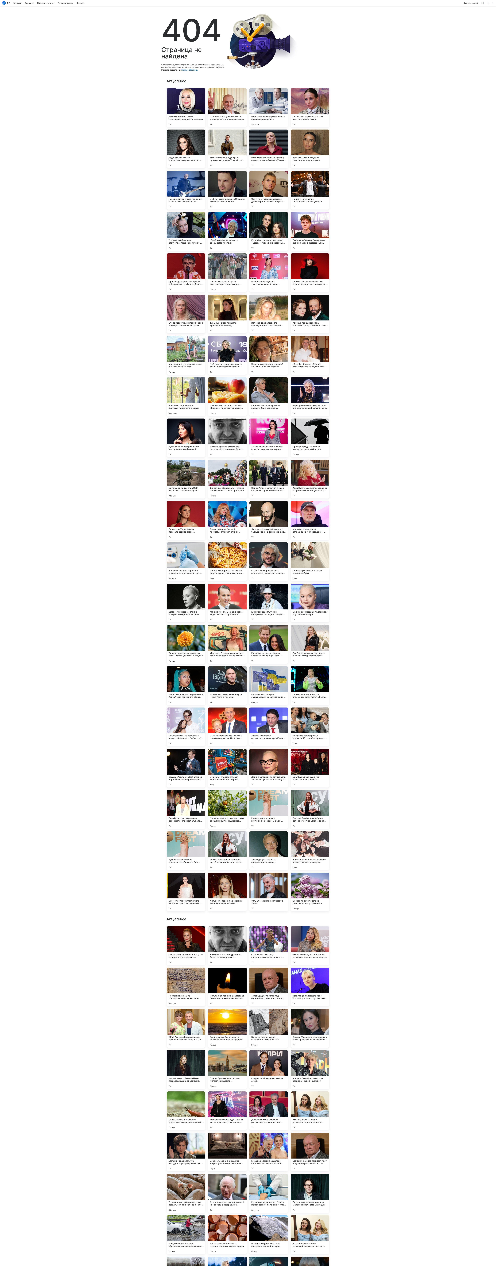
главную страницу (189, 70)
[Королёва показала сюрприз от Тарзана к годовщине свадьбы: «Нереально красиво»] (268, 231)
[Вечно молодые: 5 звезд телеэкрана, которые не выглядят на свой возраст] (186, 107)
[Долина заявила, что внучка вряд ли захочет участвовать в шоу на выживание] (268, 768)
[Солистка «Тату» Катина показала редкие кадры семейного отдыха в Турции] (186, 520)
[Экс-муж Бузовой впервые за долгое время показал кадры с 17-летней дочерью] (268, 190)
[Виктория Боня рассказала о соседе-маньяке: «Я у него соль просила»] (186, 1098)
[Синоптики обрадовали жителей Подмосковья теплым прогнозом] (227, 479)
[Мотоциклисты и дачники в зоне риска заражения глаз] (186, 355)
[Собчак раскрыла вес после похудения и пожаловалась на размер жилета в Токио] (310, 1139)
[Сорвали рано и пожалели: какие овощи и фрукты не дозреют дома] (227, 809)
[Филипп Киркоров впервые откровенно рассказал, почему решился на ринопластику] (268, 561)
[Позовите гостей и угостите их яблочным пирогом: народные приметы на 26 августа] (227, 396)
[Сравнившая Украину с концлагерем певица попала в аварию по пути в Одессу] (268, 1193)
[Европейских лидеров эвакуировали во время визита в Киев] (268, 685)
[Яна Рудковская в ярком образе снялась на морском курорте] (310, 644)
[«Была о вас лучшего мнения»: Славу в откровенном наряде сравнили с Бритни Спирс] (268, 438)
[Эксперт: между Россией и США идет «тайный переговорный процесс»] (310, 974)
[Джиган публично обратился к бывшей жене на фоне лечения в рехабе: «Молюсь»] (268, 520)
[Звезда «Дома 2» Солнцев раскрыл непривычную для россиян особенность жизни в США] (310, 1057)
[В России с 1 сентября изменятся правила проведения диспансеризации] (268, 107)
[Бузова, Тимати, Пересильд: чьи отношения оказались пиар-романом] (310, 1098)
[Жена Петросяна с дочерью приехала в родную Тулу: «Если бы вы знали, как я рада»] (227, 149)
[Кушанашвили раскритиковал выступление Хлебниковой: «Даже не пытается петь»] (186, 438)
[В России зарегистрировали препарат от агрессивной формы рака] (186, 561)
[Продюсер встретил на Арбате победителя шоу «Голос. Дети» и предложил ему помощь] (186, 272)
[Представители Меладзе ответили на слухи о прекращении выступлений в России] (310, 1015)
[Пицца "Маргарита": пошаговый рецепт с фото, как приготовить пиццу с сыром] (227, 561)
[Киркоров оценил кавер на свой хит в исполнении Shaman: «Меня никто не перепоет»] (310, 396)
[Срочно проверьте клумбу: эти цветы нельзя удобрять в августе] (186, 644)
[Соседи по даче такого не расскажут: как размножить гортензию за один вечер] (310, 892)
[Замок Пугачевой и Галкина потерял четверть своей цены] (186, 603)
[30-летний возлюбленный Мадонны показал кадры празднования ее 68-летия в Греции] (227, 974)
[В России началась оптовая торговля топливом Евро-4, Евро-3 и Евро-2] (227, 768)
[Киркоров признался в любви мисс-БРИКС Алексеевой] (227, 1098)
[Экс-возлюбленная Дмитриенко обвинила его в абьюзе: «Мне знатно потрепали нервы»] (310, 231)
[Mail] (4, 3)
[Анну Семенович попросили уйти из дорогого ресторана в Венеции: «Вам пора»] (186, 1193)
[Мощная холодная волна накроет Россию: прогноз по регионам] (186, 1057)
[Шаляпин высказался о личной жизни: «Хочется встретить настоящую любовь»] (268, 355)
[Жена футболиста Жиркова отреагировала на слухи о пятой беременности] (310, 355)
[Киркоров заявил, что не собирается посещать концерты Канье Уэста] (268, 603)
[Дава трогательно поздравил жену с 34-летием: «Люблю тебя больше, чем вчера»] (186, 727)
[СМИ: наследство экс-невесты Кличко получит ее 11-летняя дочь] (227, 727)
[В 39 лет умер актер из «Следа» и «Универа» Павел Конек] (227, 190)
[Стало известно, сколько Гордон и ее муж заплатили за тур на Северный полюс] (186, 314)
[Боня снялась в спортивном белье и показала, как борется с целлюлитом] (186, 1015)
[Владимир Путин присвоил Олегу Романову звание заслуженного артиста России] (186, 1139)
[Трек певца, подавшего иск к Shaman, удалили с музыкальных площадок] (310, 1234)
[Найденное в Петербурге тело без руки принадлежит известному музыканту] (227, 1193)
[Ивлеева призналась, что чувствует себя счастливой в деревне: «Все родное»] (268, 314)
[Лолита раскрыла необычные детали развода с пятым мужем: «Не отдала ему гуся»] (310, 272)
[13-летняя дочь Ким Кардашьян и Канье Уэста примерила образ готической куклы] (186, 685)
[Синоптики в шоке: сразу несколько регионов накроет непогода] (227, 272)
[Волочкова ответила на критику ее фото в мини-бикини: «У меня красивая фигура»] (268, 149)
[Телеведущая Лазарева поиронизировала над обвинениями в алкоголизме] (268, 850)
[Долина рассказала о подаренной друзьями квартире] (310, 603)
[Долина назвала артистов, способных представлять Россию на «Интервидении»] (310, 685)
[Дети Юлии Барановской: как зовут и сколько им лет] (310, 107)
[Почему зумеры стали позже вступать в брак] (310, 561)
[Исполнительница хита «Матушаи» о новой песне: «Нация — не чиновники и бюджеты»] (268, 272)
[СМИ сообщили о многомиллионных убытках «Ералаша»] (268, 1057)
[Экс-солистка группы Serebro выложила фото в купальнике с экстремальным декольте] (186, 892)
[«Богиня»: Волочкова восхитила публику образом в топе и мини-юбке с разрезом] (227, 644)
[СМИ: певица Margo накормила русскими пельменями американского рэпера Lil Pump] (227, 1057)
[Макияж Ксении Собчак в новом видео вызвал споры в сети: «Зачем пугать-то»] (227, 603)
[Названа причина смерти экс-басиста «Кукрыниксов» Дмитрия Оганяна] (227, 438)
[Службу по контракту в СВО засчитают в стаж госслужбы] (186, 479)
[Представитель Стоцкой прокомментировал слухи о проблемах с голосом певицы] (227, 520)
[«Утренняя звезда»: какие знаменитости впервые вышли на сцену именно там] (268, 1139)
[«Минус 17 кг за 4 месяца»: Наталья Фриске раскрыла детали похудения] (268, 974)
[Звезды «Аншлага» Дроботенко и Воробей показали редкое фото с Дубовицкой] (186, 768)
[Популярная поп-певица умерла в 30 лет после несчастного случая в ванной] (227, 1234)
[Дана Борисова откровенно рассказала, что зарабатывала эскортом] (186, 809)
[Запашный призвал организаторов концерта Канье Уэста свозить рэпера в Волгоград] (268, 727)
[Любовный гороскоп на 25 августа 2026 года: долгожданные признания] (227, 1015)
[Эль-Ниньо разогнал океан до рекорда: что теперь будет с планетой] (310, 933)
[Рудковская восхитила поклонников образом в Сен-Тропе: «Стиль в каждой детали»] (268, 809)
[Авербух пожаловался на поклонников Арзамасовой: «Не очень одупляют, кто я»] (310, 314)
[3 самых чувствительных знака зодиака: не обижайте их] (268, 1098)
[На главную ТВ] (8, 3)
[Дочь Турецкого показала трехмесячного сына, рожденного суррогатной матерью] (227, 314)
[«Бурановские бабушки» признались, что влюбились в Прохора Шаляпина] (268, 933)
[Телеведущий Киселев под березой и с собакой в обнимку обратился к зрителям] (268, 1234)
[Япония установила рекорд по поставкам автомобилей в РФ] (186, 974)
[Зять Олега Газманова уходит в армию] (268, 892)
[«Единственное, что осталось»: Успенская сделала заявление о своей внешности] (310, 1193)
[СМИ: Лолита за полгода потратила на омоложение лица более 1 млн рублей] (268, 1015)
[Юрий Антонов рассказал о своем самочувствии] (227, 231)
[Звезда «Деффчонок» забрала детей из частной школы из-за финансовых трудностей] (310, 809)
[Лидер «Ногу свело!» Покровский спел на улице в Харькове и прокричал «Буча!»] (310, 190)
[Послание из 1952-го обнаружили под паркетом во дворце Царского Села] (186, 1234)
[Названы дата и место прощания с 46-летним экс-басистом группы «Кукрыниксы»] (186, 190)
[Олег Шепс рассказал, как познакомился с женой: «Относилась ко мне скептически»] (310, 768)
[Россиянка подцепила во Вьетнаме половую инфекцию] (186, 396)
